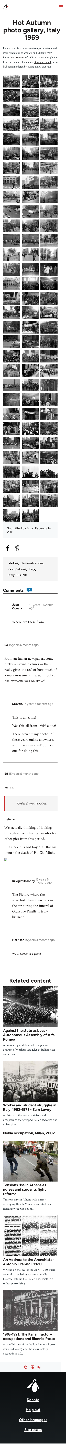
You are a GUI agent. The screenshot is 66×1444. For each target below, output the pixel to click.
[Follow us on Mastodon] (39, 1367)
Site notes (33, 1429)
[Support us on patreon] (32, 1367)
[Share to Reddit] (17, 548)
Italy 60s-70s (17, 575)
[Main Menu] (61, 7)
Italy (32, 569)
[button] (11, 81)
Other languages (33, 1419)
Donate (33, 1399)
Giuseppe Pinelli (42, 62)
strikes (13, 563)
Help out (33, 1409)
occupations (17, 569)
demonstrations (32, 563)
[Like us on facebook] (26, 1367)
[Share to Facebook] (8, 548)
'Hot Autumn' (17, 57)
